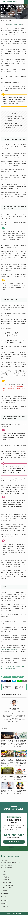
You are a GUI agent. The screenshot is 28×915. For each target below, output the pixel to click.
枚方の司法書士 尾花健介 (14, 24)
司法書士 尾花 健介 (14, 708)
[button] (3, 681)
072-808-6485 (15, 835)
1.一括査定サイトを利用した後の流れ (14, 116)
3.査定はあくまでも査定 (10, 123)
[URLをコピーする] (24, 681)
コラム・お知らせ (6, 12)
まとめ (6, 129)
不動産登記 (14, 12)
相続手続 (20, 12)
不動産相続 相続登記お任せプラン (11, 650)
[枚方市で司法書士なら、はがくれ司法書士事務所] (9, 2)
